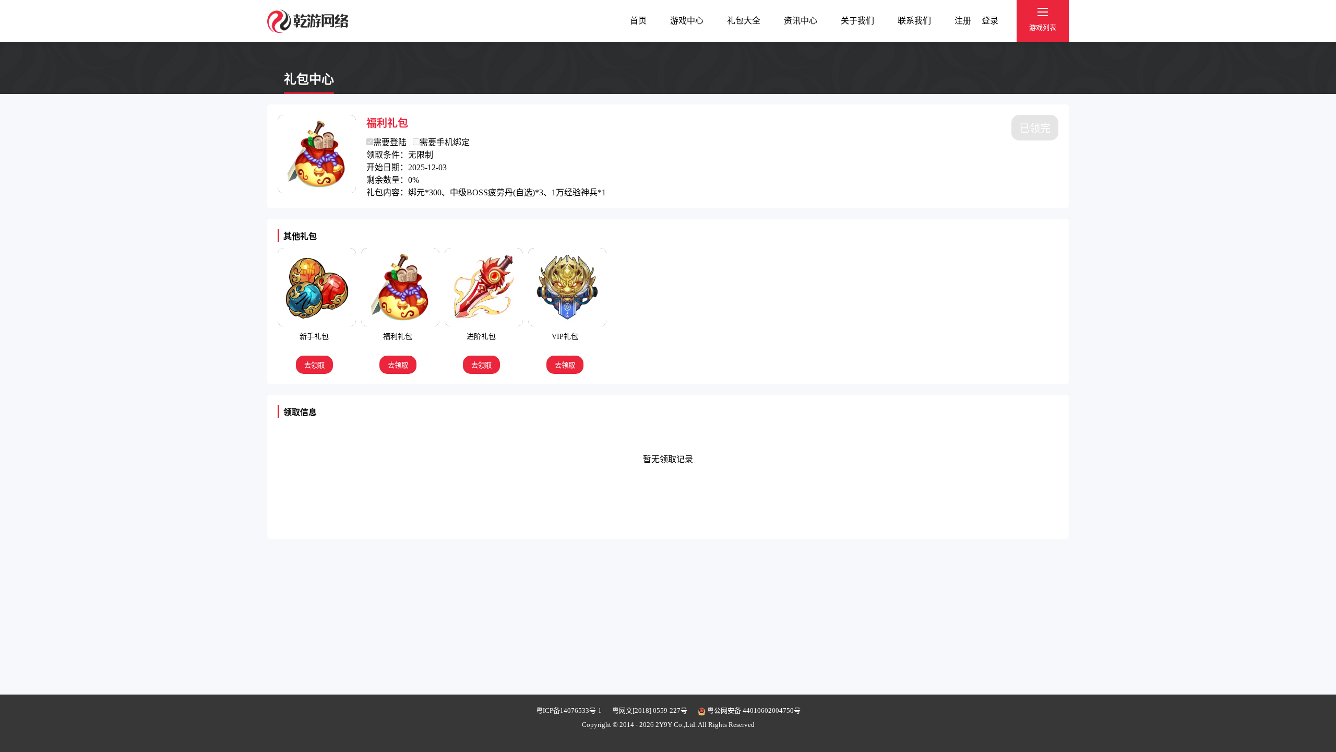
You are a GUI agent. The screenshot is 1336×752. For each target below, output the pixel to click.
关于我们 (857, 20)
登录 (990, 20)
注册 (963, 20)
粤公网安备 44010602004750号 (753, 710)
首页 (638, 20)
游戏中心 (686, 20)
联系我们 (914, 20)
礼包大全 (743, 20)
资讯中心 (800, 20)
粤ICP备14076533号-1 (569, 710)
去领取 (314, 365)
